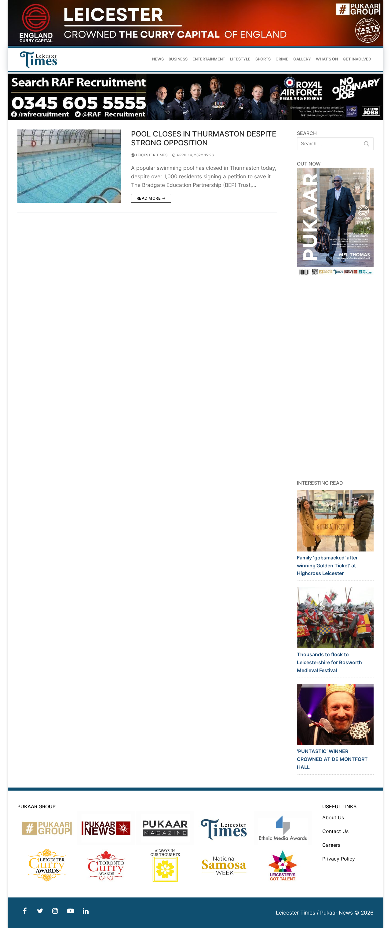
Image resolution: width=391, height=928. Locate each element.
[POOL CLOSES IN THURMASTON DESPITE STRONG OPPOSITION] (69, 166)
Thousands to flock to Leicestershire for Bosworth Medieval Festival (329, 662)
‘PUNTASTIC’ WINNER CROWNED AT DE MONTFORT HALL (332, 759)
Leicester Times (151, 155)
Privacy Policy (338, 859)
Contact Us (335, 831)
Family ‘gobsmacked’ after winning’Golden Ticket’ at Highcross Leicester (327, 566)
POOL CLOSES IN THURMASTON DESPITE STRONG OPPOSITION (203, 138)
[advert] (195, 44)
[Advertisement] (335, 377)
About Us (333, 817)
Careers (331, 845)
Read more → (151, 198)
